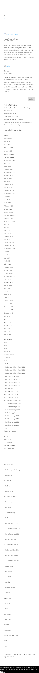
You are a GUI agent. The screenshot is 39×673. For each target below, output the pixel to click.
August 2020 (8, 285)
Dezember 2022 (9, 212)
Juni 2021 (7, 255)
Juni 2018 (7, 328)
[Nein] (4, 672)
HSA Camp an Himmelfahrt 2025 (15, 373)
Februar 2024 (8, 184)
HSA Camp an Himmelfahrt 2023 (15, 367)
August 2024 (8, 178)
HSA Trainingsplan (10, 413)
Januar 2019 (8, 325)
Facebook (7, 358)
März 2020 (7, 298)
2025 (5, 349)
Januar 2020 (8, 304)
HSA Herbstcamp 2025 (11, 376)
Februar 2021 (8, 267)
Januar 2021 (8, 270)
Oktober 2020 (8, 279)
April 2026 (7, 145)
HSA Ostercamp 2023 (11, 388)
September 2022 (9, 221)
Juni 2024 (7, 181)
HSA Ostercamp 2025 (11, 394)
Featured (7, 361)
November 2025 (9, 157)
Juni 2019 (7, 316)
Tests (5, 428)
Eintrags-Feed (8, 442)
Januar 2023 (8, 209)
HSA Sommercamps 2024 (12, 404)
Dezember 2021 (9, 243)
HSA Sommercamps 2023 (12, 400)
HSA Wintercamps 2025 (12, 422)
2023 (5, 342)
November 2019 (9, 310)
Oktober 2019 (8, 313)
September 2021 (9, 249)
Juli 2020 (7, 288)
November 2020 (9, 276)
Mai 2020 (7, 291)
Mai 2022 (7, 230)
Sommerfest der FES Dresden (14, 119)
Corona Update (9, 355)
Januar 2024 (8, 188)
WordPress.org (9, 448)
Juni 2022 (7, 227)
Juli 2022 (7, 224)
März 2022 (7, 233)
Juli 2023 (7, 197)
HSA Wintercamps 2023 (12, 416)
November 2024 (9, 172)
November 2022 (9, 215)
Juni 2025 (7, 163)
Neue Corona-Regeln (12, 39)
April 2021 (7, 261)
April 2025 (7, 166)
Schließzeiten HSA (10, 113)
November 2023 (9, 191)
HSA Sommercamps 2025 (12, 407)
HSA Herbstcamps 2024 (12, 382)
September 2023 (9, 194)
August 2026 (8, 139)
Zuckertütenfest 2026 (11, 116)
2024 (5, 345)
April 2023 (7, 203)
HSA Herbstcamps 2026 (12, 385)
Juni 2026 (7, 142)
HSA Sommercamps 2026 (12, 410)
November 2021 (9, 246)
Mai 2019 (7, 319)
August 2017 (8, 334)
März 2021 (7, 264)
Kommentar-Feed (10, 445)
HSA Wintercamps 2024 (12, 419)
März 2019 (7, 322)
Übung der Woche (10, 431)
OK (2, 672)
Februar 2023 (8, 206)
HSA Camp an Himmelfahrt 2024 (15, 370)
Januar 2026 (8, 151)
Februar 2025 (8, 169)
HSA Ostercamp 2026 (11, 397)
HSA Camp (7, 364)
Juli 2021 (7, 252)
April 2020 (7, 295)
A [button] (4, 15)
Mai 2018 (7, 331)
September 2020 (9, 282)
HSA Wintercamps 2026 (12, 425)
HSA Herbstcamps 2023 (12, 379)
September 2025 (9, 160)
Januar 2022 (8, 240)
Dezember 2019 (9, 307)
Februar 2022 (8, 236)
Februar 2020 (8, 301)
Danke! (6, 71)
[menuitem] (19, 18)
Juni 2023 (7, 200)
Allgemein (7, 352)
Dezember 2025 (9, 154)
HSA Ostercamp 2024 (11, 391)
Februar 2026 (8, 148)
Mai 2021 (7, 258)
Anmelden (7, 439)
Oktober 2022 (8, 218)
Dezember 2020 (9, 273)
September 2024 (9, 175)
